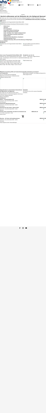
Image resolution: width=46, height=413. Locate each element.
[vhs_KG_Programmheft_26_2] (12, 22)
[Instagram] (23, 228)
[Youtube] (26, 228)
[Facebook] (19, 228)
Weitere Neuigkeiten (4, 96)
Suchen (23, 14)
